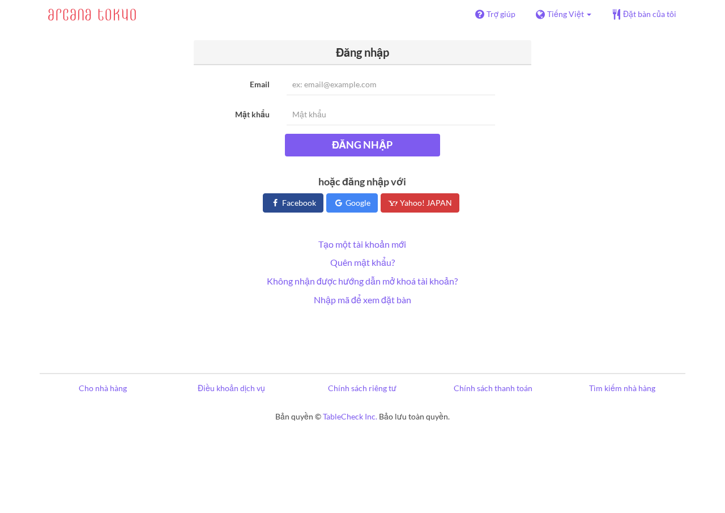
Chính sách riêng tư (362, 388)
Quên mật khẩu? (362, 262)
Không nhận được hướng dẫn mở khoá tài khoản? (362, 280)
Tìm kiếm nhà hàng (622, 388)
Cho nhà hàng (103, 388)
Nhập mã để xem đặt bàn (362, 299)
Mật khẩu (252, 114)
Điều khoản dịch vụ (231, 388)
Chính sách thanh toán (493, 388)
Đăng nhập (362, 144)
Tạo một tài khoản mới (362, 244)
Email (260, 84)
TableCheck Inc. (350, 416)
